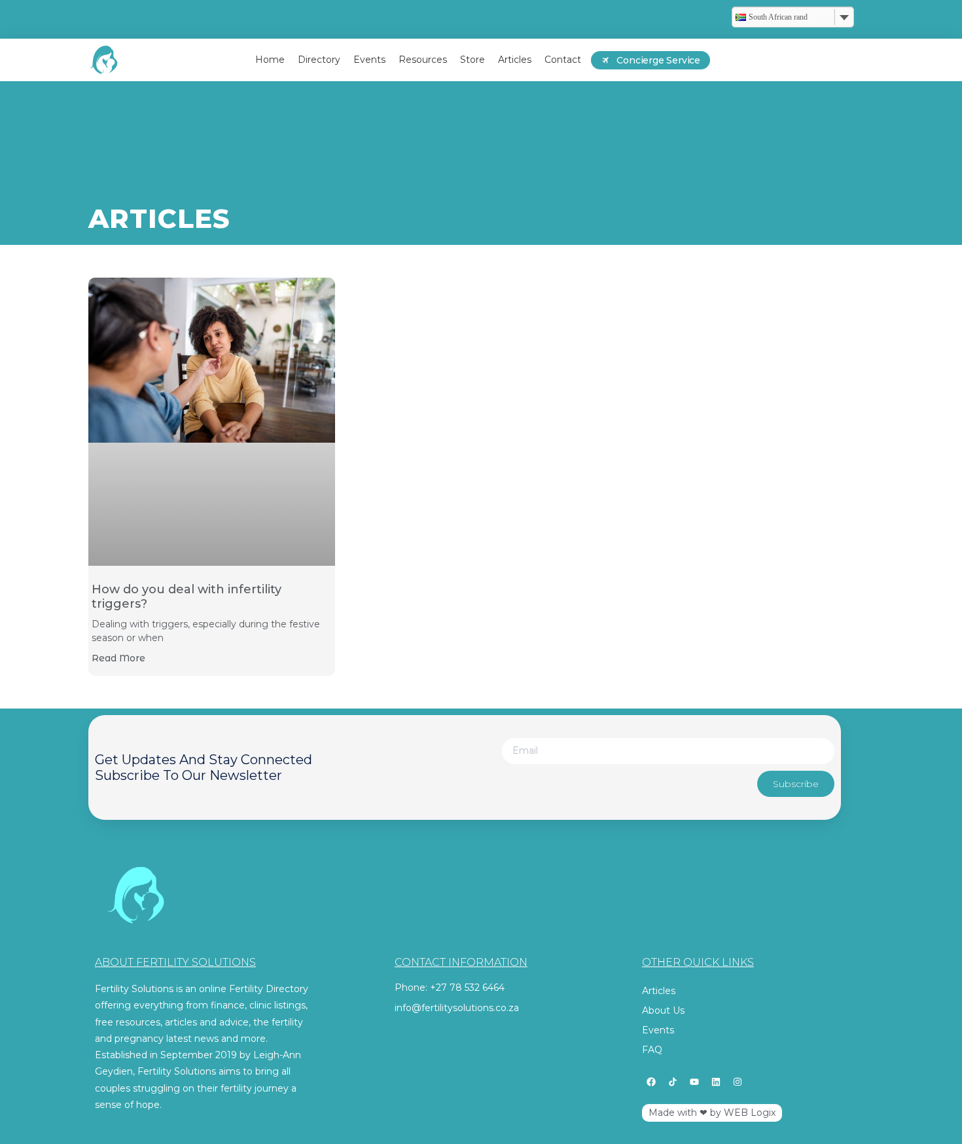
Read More (118, 658)
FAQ (652, 1050)
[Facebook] (651, 1082)
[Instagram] (737, 1082)
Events (658, 1030)
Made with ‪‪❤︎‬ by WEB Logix (712, 1112)
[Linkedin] (716, 1082)
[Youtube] (694, 1082)
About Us (663, 1010)
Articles (658, 991)
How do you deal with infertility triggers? (186, 596)
